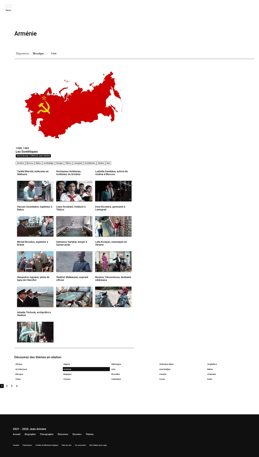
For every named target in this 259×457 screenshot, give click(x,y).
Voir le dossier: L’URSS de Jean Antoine (33, 156)
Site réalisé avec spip (98, 445)
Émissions (63, 434)
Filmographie (46, 434)
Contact (16, 445)
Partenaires (27, 445)
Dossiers (77, 434)
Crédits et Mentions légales (47, 445)
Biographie (30, 434)
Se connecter (80, 445)
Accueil (16, 434)
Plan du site (66, 445)
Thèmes (90, 434)
